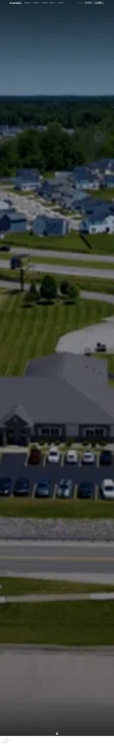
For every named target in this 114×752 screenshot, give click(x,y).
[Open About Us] (55, 3)
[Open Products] (39, 3)
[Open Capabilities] (31, 3)
